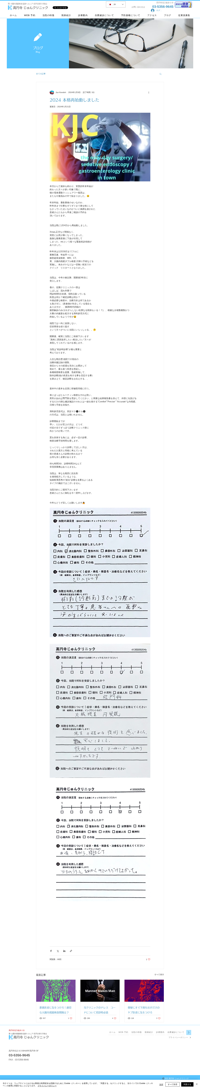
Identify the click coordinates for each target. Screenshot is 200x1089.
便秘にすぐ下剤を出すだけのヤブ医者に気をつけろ (144, 1010)
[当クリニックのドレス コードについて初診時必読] (100, 991)
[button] (160, 74)
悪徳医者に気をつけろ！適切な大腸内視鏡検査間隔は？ (55, 1010)
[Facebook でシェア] (51, 951)
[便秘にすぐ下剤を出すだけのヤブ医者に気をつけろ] (144, 991)
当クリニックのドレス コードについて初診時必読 (100, 1010)
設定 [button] (161, 1084)
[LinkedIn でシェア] (64, 951)
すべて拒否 (172, 1084)
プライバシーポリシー (47, 1085)
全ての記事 (41, 74)
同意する (187, 1084)
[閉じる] (196, 1084)
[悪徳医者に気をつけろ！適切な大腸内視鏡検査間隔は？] (56, 991)
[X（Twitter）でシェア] (57, 951)
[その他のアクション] (148, 92)
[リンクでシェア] (71, 951)
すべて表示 (159, 974)
